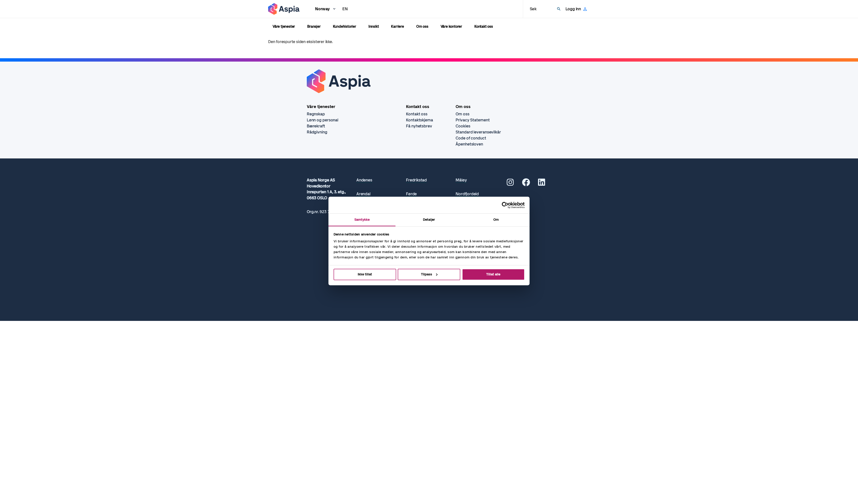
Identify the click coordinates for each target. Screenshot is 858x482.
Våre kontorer (451, 26)
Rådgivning (317, 132)
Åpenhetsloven (469, 144)
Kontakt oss (483, 26)
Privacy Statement (473, 120)
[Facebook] (526, 183)
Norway (322, 8)
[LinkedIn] (541, 183)
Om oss (422, 26)
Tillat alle (493, 274)
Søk (533, 8)
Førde (411, 194)
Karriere (397, 26)
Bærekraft (316, 126)
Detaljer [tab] (429, 220)
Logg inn (573, 8)
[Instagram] (510, 183)
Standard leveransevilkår (478, 132)
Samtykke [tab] (362, 220)
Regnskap (316, 114)
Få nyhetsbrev (419, 126)
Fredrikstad (416, 180)
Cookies (463, 126)
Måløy (461, 180)
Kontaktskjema (419, 120)
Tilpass (426, 274)
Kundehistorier (344, 26)
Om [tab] (496, 220)
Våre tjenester (284, 26)
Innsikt (373, 26)
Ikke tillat (365, 274)
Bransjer (313, 26)
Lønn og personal (322, 120)
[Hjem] (283, 9)
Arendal (363, 194)
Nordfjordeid (467, 194)
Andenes (364, 180)
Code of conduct (471, 138)
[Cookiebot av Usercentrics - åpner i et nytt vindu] (505, 205)
